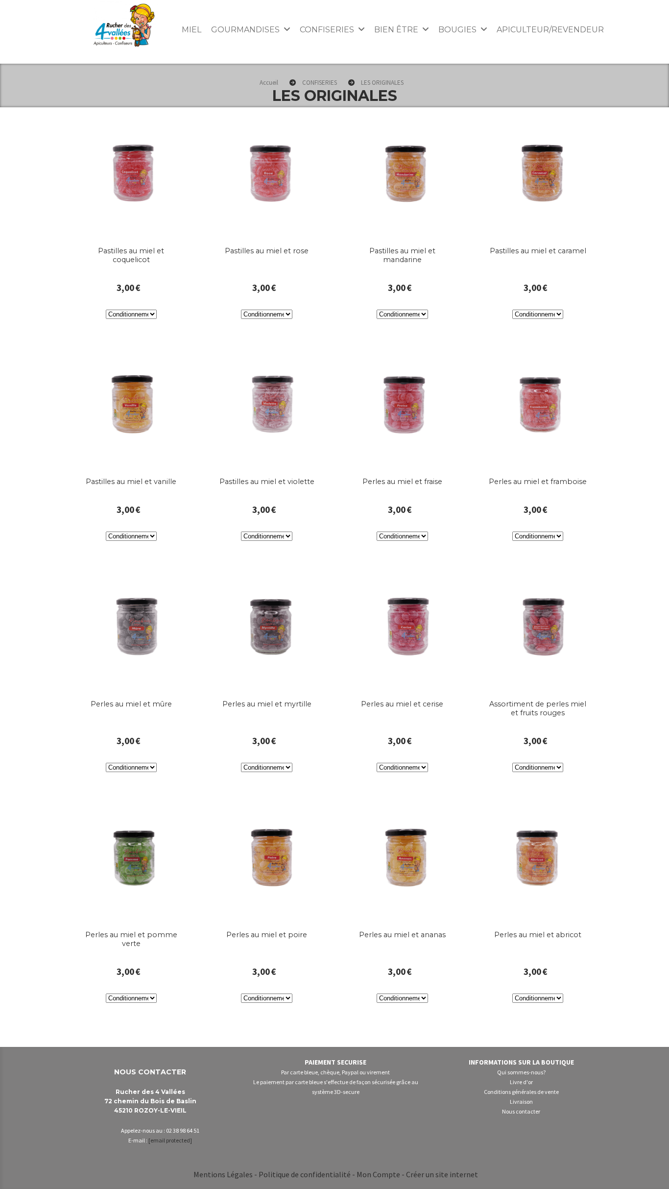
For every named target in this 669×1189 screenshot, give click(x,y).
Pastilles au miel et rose (267, 250)
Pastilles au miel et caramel (538, 250)
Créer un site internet (442, 1174)
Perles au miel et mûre (131, 704)
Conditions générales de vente (521, 1091)
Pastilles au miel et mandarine (402, 255)
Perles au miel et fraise (402, 481)
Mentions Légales (223, 1174)
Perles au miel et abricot (537, 934)
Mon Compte (378, 1174)
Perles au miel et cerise (402, 704)
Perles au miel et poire (266, 934)
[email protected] (170, 1140)
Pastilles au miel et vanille (131, 481)
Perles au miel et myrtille (266, 704)
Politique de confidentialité (305, 1174)
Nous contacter (521, 1111)
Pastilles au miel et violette (266, 481)
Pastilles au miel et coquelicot (131, 255)
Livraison (521, 1101)
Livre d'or (521, 1082)
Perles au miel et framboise (538, 481)
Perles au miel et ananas (402, 934)
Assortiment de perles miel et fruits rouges (537, 708)
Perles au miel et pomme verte (131, 939)
